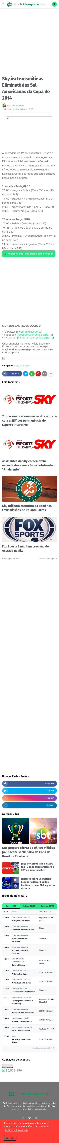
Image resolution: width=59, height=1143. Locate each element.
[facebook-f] (22, 1118)
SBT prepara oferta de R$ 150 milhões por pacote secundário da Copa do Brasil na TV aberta (28, 852)
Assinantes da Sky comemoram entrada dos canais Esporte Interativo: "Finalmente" (29, 465)
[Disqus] (29, 596)
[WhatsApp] (32, 373)
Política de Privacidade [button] (16, 1130)
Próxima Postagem (47, 558)
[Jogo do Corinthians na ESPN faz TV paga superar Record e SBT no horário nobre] (10, 868)
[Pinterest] (38, 373)
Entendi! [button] (10, 1138)
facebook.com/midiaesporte (35, 334)
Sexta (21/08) (11, 906)
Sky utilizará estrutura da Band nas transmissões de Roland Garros (27, 508)
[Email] (44, 373)
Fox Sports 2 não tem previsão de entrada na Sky (25, 549)
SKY (16, 366)
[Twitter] (25, 373)
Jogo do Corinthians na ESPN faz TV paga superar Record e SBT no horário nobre (37, 867)
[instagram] (36, 1118)
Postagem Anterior (12, 558)
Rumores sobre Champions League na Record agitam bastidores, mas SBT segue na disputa (38, 883)
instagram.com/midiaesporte (35, 337)
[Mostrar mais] (51, 373)
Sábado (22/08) (29, 906)
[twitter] (29, 1118)
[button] (3, 4)
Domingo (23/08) (48, 906)
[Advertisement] (29, 43)
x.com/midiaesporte (29, 331)
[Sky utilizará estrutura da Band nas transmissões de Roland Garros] (29, 489)
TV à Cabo (25, 366)
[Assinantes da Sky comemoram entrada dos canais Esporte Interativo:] (29, 444)
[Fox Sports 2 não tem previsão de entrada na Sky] (29, 529)
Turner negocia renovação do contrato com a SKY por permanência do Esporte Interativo (29, 420)
